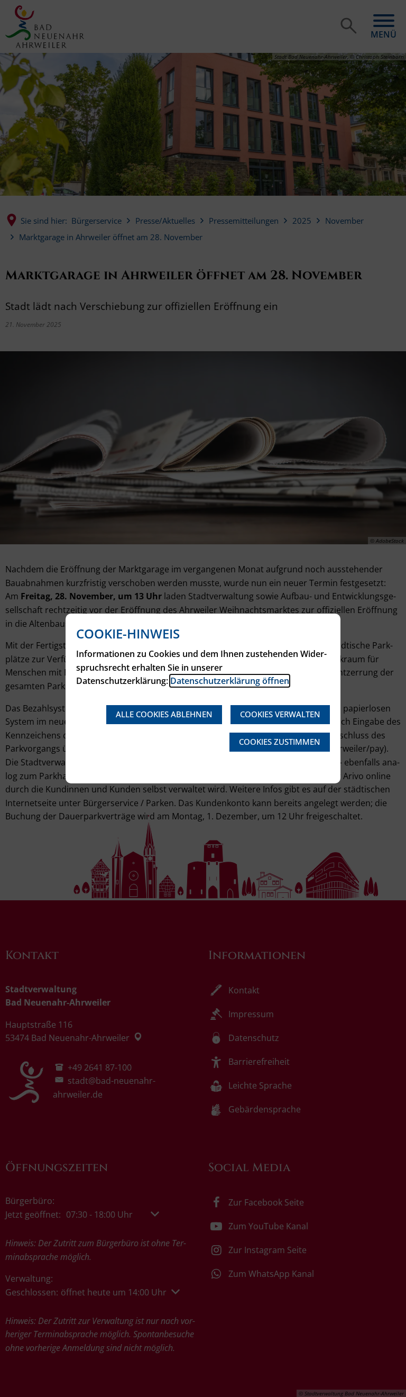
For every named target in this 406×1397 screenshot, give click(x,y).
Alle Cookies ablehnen (164, 714)
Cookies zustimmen (279, 741)
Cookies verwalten (280, 714)
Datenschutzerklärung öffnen (229, 681)
